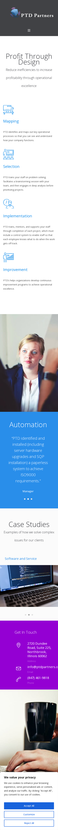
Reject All (29, 823)
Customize (29, 814)
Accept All (29, 805)
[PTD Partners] (29, 13)
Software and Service (21, 558)
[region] (29, 801)
